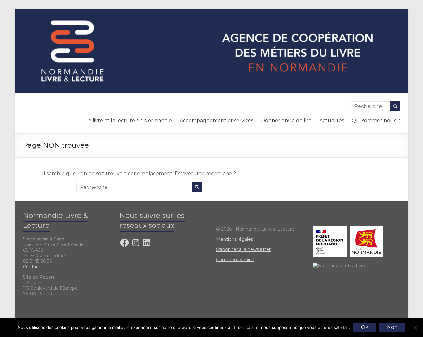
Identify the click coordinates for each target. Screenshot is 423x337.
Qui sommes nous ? (376, 120)
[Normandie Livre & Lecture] (211, 12)
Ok (364, 327)
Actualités (331, 120)
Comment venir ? (235, 259)
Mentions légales (234, 239)
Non (392, 327)
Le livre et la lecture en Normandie (128, 120)
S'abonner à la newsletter (243, 249)
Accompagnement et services (216, 120)
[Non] (415, 328)
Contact (31, 267)
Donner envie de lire (286, 120)
